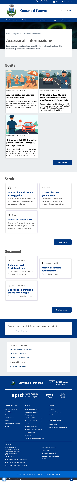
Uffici (6, 415)
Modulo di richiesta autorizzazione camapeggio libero (51, 270)
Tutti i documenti (61, 310)
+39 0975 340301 (10, 456)
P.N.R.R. (44, 459)
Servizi (10, 178)
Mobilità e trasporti (31, 427)
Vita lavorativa (29, 415)
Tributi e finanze (30, 432)
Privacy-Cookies (21, 474)
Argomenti (17, 33)
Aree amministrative (11, 409)
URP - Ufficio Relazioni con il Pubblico (16, 465)
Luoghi (7, 426)
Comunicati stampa (55, 412)
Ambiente (28, 435)
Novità (10, 65)
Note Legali (32, 474)
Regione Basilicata (42, 1)
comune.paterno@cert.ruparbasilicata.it (16, 459)
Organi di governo (10, 412)
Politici (7, 421)
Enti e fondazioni (9, 418)
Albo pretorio (53, 424)
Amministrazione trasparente (58, 427)
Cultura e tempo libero (31, 412)
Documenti (13, 251)
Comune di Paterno (34, 10)
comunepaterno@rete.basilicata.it (15, 462)
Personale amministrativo (12, 423)
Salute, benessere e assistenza (34, 438)
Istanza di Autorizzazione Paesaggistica (20, 193)
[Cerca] (70, 11)
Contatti (8, 444)
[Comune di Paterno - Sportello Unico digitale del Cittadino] (12, 10)
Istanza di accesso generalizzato (51, 193)
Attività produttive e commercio (34, 418)
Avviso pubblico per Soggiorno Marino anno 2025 (21, 96)
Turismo (27, 424)
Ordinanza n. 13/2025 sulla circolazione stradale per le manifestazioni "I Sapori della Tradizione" (54, 99)
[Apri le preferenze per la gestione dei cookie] (4, 480)
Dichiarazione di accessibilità (50, 456)
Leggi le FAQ (45, 450)
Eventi (51, 415)
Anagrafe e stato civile (31, 409)
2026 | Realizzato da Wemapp (13, 479)
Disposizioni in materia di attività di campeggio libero (20, 292)
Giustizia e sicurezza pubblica (34, 430)
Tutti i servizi (63, 242)
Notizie (51, 409)
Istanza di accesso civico (20, 219)
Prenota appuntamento (49, 447)
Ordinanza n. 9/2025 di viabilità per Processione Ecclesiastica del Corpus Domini (21, 142)
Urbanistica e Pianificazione (33, 421)
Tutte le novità (62, 163)
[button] (62, 2)
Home (8, 33)
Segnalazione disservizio (49, 453)
